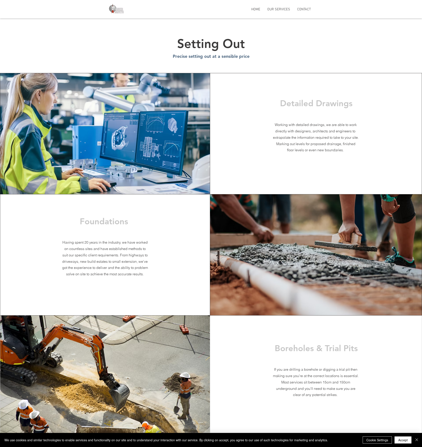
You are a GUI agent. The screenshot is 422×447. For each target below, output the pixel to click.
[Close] (416, 439)
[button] (279, 9)
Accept (403, 440)
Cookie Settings (377, 440)
